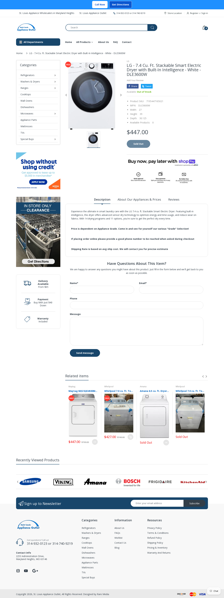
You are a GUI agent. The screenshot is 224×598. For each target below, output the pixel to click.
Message (75, 314)
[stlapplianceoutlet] (38, 27)
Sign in (204, 13)
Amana (143, 386)
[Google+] (35, 570)
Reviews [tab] (173, 199)
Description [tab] (102, 199)
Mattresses (26, 126)
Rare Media (103, 594)
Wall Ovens (26, 100)
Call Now (100, 4)
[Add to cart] (130, 437)
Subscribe (194, 503)
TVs (22, 132)
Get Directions (120, 4)
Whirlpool (108, 386)
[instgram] (18, 572)
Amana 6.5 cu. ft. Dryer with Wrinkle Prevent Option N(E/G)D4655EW (154, 390)
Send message (85, 352)
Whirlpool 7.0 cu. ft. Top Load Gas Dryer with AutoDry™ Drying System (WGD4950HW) (190, 390)
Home (19, 53)
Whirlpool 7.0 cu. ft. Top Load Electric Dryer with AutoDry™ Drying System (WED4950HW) (118, 390)
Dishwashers (27, 107)
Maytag (72, 386)
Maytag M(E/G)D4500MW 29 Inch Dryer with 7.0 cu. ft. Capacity (83, 390)
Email (143, 283)
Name (74, 283)
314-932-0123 (122, 13)
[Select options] (95, 442)
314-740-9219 (138, 13)
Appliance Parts (28, 119)
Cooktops (25, 94)
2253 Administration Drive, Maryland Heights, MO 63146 (31, 558)
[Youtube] (26, 572)
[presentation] (203, 376)
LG (128, 61)
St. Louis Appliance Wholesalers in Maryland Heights (46, 13)
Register (194, 13)
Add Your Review (135, 80)
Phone (73, 298)
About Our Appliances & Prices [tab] (139, 199)
